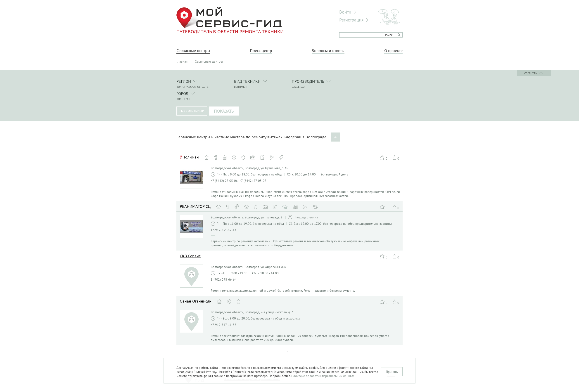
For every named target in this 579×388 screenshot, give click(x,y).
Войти (345, 12)
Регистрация (351, 20)
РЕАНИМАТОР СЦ (195, 206)
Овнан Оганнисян (195, 301)
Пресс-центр (261, 51)
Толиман (191, 157)
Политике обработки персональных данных (322, 376)
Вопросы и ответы (328, 51)
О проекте (393, 51)
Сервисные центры (193, 51)
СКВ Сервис (190, 255)
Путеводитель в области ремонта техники (230, 31)
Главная (181, 61)
